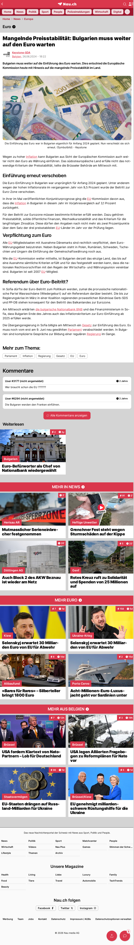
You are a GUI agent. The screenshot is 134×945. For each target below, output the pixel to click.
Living (31, 874)
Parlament (75, 329)
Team (20, 919)
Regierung (94, 334)
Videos (32, 846)
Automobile (89, 880)
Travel (58, 880)
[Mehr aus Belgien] (67, 709)
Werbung (8, 919)
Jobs (31, 919)
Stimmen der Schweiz (121, 846)
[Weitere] (127, 11)
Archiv (59, 853)
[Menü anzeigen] (131, 4)
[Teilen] (112, 936)
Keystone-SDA (21, 52)
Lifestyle (6, 853)
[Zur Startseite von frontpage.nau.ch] (67, 4)
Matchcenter (90, 840)
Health (4, 874)
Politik (31, 840)
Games (86, 846)
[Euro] (67, 26)
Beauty (5, 886)
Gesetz (87, 325)
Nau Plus (60, 846)
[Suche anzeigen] (124, 4)
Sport (58, 840)
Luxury (86, 874)
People (113, 840)
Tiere (31, 880)
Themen (33, 853)
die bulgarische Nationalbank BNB (59, 309)
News (17, 19)
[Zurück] (2, 4)
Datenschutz (58, 919)
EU (89, 198)
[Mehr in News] (67, 487)
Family (113, 874)
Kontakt (42, 919)
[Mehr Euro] (67, 600)
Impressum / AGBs (80, 919)
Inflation (31, 156)
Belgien (16, 56)
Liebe (58, 874)
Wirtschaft (7, 846)
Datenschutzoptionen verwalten (113, 919)
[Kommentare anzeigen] (125, 936)
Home (6, 19)
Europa (28, 19)
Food (4, 880)
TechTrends (116, 880)
